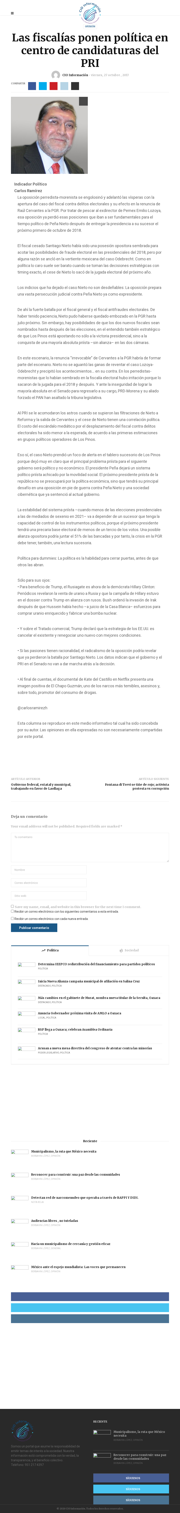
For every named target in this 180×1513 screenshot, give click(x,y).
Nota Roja (37, 1202)
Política (43, 968)
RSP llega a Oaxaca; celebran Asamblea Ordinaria (75, 1029)
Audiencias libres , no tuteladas (54, 1221)
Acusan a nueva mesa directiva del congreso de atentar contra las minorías (95, 1048)
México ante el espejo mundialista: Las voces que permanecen (78, 1267)
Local (41, 1018)
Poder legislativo (48, 1053)
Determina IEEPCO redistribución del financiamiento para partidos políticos (97, 964)
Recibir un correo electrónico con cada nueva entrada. (51, 919)
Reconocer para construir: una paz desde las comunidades (75, 1175)
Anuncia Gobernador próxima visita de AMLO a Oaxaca (79, 1013)
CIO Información (75, 75)
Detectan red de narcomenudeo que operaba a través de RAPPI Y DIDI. (85, 1198)
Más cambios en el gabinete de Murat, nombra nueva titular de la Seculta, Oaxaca (99, 998)
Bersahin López (40, 1156)
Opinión (90, 26)
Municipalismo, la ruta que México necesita (63, 1151)
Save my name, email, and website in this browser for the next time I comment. (78, 907)
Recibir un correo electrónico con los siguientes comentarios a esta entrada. (66, 911)
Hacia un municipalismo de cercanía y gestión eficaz (70, 1244)
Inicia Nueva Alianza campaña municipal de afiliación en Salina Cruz (89, 981)
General (56, 1248)
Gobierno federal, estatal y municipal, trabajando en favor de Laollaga (41, 787)
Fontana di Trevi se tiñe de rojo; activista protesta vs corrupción (137, 787)
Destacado (44, 986)
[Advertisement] (90, 1101)
